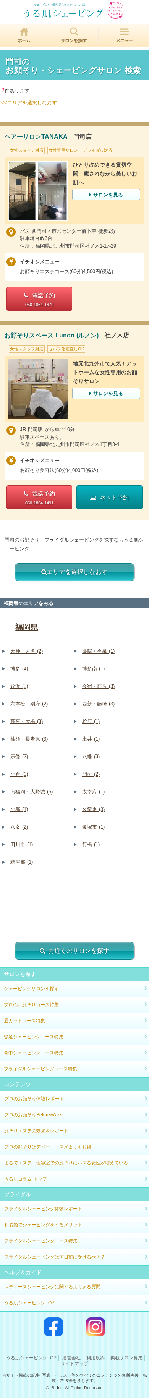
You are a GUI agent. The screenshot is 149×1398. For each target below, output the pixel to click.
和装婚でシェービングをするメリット (43, 1225)
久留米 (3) (93, 809)
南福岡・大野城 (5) (31, 792)
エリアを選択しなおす (77, 572)
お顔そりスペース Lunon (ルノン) (52, 335)
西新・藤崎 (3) (98, 704)
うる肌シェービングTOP (29, 1303)
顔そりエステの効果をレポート (36, 1131)
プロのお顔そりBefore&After (33, 1114)
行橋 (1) (91, 844)
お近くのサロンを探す (78, 950)
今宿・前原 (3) (98, 686)
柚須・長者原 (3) (29, 739)
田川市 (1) (21, 844)
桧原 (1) (91, 721)
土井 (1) (91, 739)
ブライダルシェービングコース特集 (40, 1069)
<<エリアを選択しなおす (29, 102)
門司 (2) (91, 774)
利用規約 (95, 1358)
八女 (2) (19, 827)
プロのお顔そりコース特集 (31, 1004)
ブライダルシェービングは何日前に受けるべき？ (54, 1257)
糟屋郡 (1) (21, 862)
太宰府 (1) (93, 792)
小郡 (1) (19, 809)
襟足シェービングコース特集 (33, 1037)
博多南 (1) (93, 668)
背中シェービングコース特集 (33, 1053)
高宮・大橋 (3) (26, 721)
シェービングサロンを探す (31, 988)
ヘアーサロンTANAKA (36, 136)
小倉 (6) (19, 774)
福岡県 (26, 627)
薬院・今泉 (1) (98, 651)
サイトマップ (74, 1363)
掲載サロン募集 (126, 1358)
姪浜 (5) (19, 686)
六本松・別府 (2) (29, 704)
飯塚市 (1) (93, 827)
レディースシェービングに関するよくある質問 (52, 1286)
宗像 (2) (19, 756)
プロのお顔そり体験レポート (34, 1098)
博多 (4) (19, 668)
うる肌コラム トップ (25, 1179)
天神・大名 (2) (26, 651)
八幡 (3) (91, 756)
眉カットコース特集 (24, 1020)
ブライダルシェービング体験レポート (43, 1208)
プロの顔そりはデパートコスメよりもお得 (47, 1147)
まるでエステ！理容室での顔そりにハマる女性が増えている (66, 1163)
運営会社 (71, 1358)
